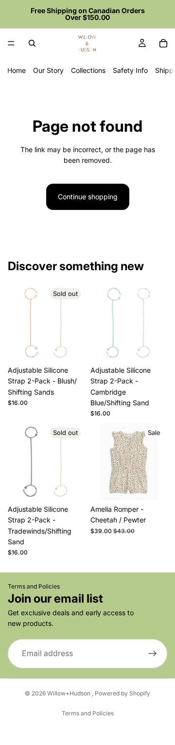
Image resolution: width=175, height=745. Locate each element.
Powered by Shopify (122, 693)
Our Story (48, 70)
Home (16, 70)
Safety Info (130, 70)
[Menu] (11, 43)
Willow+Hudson (69, 693)
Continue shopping (88, 196)
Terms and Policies (34, 586)
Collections (88, 70)
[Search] (32, 43)
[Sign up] (152, 653)
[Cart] (163, 43)
